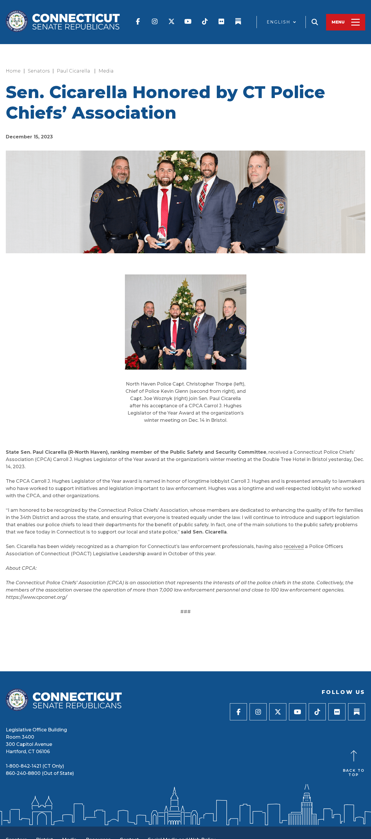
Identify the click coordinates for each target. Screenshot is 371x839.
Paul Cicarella (74, 71)
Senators (39, 71)
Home (13, 71)
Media (106, 71)
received (294, 546)
